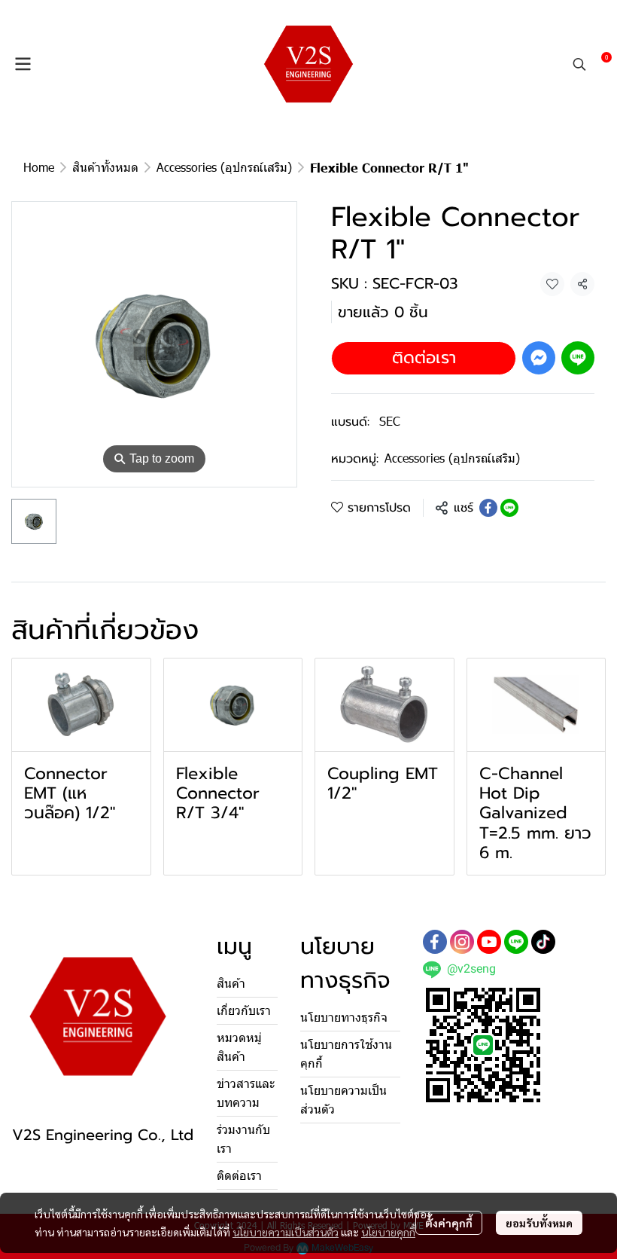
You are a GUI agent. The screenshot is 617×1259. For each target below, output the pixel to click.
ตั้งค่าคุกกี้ (449, 1223)
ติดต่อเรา (424, 357)
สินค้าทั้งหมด (105, 167)
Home (38, 167)
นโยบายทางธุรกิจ (344, 1017)
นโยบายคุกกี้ (388, 1232)
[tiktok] (543, 942)
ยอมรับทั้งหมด (539, 1223)
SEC (389, 421)
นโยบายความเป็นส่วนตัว (286, 1232)
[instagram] (462, 942)
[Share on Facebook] (488, 508)
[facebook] (435, 942)
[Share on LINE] (509, 508)
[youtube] (489, 942)
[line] (516, 942)
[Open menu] (23, 64)
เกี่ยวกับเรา (244, 1011)
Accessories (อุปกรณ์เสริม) (224, 167)
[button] (579, 64)
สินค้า (231, 983)
